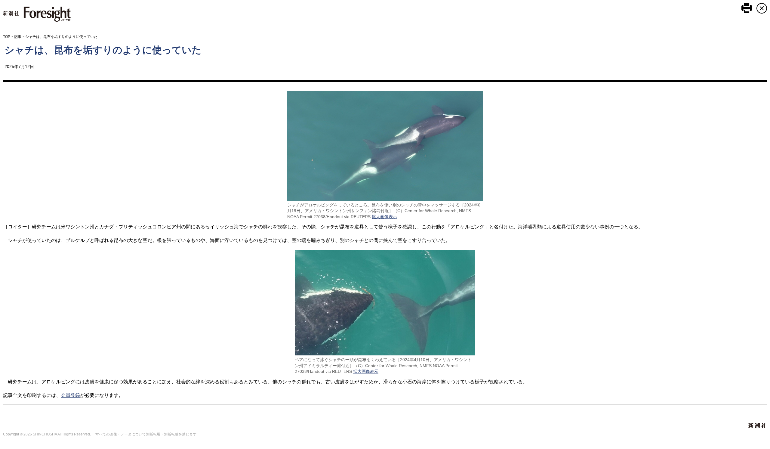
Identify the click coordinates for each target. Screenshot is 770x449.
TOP (6, 37)
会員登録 (70, 395)
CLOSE (761, 8)
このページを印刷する (746, 8)
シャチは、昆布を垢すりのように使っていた (103, 50)
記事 (17, 37)
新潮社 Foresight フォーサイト (37, 14)
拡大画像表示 (384, 216)
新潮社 (757, 426)
